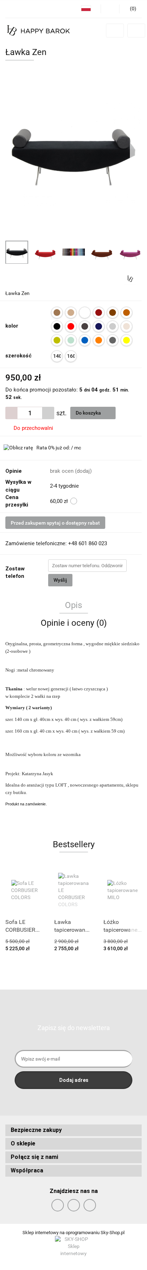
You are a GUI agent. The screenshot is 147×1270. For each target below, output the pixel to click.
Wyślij (60, 580)
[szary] (112, 340)
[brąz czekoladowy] (112, 312)
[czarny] (57, 326)
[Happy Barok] (130, 278)
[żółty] (126, 340)
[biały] (85, 312)
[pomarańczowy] (99, 340)
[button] (73, 1130)
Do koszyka (89, 413)
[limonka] (57, 340)
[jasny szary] (112, 326)
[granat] (99, 326)
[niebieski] (85, 340)
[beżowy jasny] (71, 312)
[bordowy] (99, 312)
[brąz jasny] (126, 312)
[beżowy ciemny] (57, 312)
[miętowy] (71, 340)
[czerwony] (71, 326)
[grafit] (85, 326)
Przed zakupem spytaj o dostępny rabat (55, 523)
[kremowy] (126, 326)
